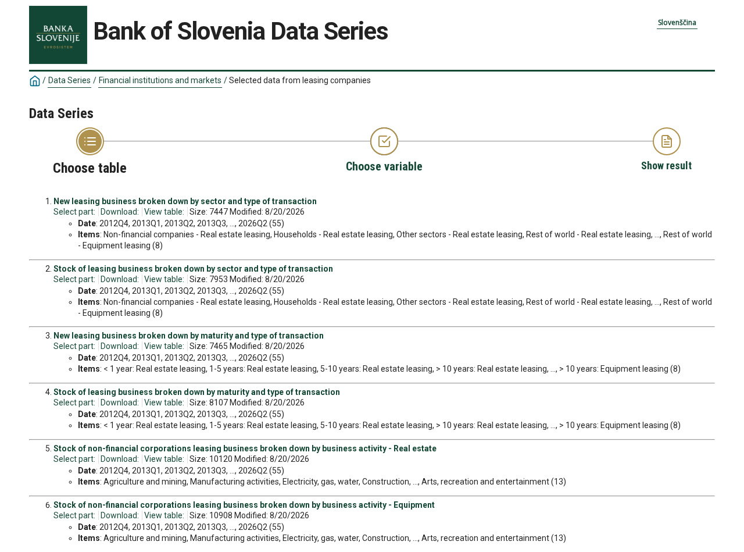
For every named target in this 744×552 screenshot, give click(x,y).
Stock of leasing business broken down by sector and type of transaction (193, 268)
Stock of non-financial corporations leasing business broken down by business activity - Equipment (244, 505)
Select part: (74, 211)
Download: (120, 211)
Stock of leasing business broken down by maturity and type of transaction (196, 392)
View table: (164, 211)
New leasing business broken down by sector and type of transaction (185, 201)
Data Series (69, 80)
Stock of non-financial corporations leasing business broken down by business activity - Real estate (245, 448)
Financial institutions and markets (160, 80)
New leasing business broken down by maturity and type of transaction (188, 335)
